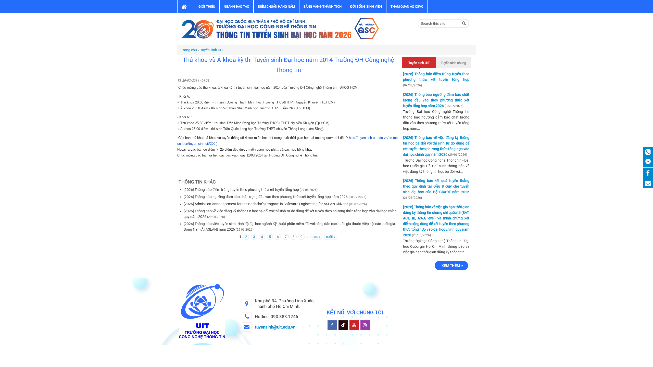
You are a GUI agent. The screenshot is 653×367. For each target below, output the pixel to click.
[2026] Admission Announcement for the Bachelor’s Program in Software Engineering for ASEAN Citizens (266, 204)
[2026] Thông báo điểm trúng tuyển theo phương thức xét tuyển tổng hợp (241, 190)
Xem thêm (451, 266)
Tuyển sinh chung (453, 63)
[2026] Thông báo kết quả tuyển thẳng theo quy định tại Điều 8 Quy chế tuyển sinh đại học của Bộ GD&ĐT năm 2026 (436, 186)
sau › (316, 237)
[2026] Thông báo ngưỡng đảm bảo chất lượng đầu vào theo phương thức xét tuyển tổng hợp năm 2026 (266, 197)
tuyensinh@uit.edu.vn (275, 327)
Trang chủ (189, 50)
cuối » (330, 237)
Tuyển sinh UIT (211, 50)
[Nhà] (279, 29)
